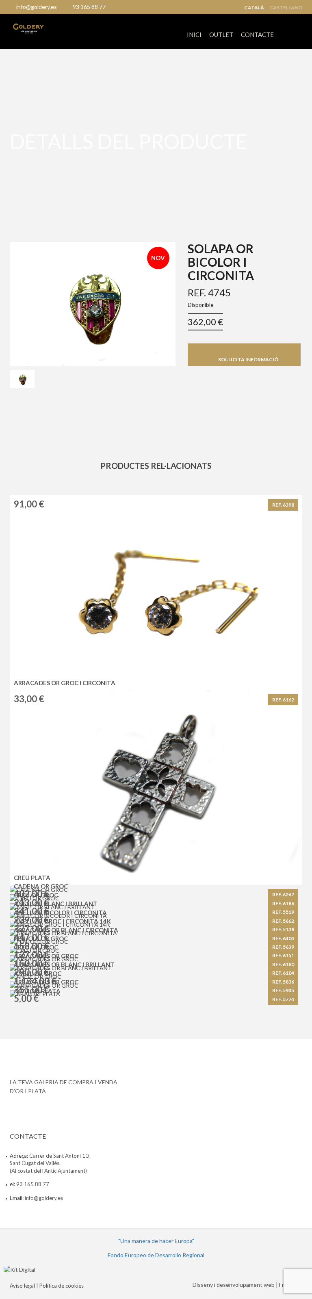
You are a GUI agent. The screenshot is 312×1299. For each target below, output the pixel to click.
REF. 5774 (283, 999)
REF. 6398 (283, 505)
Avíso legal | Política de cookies (47, 1285)
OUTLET (221, 34)
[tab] (22, 379)
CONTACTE (257, 34)
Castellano (285, 7)
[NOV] (93, 303)
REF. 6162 (283, 700)
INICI (194, 34)
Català (254, 7)
